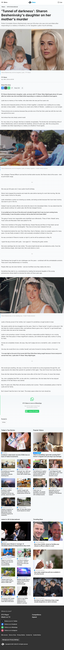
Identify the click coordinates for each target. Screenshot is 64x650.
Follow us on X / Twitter (11, 621)
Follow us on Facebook (11, 624)
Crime (3, 422)
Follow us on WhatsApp (11, 627)
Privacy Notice (21, 635)
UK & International (12, 6)
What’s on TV (5, 617)
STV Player (5, 614)
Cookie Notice (37, 635)
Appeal (34, 617)
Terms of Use (12, 635)
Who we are (4, 635)
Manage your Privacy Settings (10, 639)
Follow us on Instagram (11, 630)
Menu (5, 2)
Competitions (36, 614)
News (3, 6)
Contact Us (29, 635)
